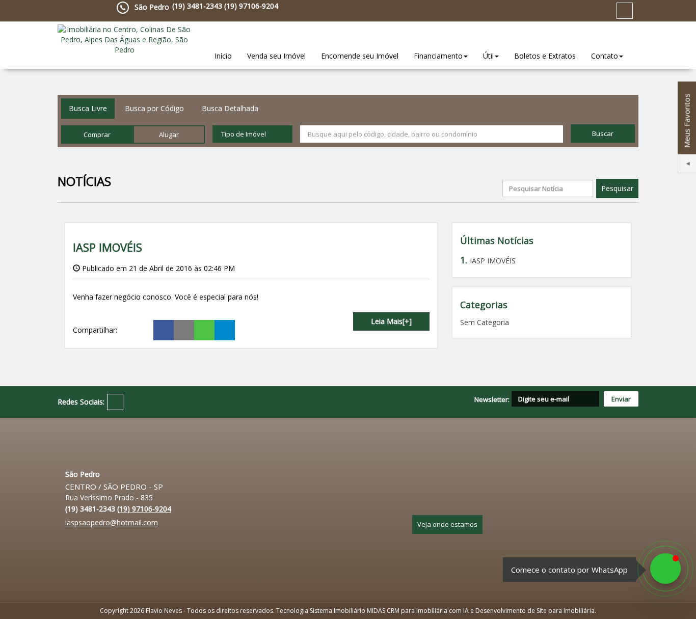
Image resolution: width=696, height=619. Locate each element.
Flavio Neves (164, 610)
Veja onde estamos (447, 524)
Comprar (97, 134)
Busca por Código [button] (154, 108)
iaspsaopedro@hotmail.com (111, 522)
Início (223, 56)
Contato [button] (604, 56)
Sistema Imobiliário (337, 610)
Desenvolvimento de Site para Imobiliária (535, 610)
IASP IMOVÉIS (107, 247)
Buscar (602, 133)
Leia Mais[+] (391, 321)
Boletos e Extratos (545, 56)
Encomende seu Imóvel (359, 56)
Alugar (169, 134)
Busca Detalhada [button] (230, 108)
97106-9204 (251, 6)
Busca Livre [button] (88, 108)
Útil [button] (488, 56)
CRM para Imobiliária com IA (428, 610)
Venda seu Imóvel (276, 56)
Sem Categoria (484, 322)
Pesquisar (617, 188)
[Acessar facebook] (625, 11)
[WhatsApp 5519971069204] (665, 568)
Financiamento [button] (438, 56)
